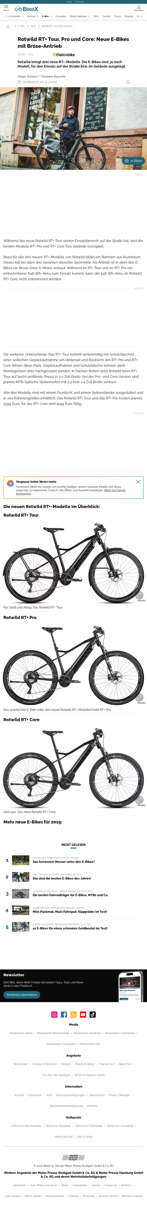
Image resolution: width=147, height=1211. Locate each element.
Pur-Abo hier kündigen (56, 1075)
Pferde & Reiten (85, 1064)
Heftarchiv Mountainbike (26, 1125)
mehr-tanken (13, 1196)
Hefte (69, 1)
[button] (73, 128)
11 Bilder (136, 161)
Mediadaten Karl (90, 1044)
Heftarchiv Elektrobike (89, 1125)
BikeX (64, 1185)
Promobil (88, 1196)
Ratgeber (128, 16)
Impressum (35, 1095)
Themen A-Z (107, 1064)
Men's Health (33, 1196)
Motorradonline (54, 1196)
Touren (117, 16)
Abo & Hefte (84, 1136)
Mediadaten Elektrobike (120, 1033)
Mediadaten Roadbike (87, 1033)
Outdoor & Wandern (44, 1064)
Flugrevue (111, 1185)
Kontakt (19, 1095)
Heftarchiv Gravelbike (120, 1125)
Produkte (79, 1)
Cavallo (95, 1185)
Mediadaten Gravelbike (61, 1044)
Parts (96, 16)
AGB (49, 1095)
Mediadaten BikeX (21, 1033)
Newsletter (21, 1064)
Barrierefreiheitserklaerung (66, 1106)
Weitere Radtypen (78, 16)
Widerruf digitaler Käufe (89, 1075)
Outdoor (74, 1196)
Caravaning (80, 1185)
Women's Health (132, 1196)
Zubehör (106, 16)
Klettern (66, 1064)
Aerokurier (19, 1185)
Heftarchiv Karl (64, 1136)
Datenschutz (97, 1095)
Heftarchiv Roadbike (58, 1125)
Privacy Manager (119, 1095)
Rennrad (31, 16)
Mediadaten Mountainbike (53, 1033)
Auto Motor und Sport (43, 1185)
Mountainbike (13, 16)
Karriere (92, 1106)
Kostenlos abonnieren (22, 995)
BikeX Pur (125, 1064)
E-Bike (45, 16)
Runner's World (108, 1196)
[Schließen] (138, 482)
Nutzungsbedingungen (70, 1095)
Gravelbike (61, 16)
